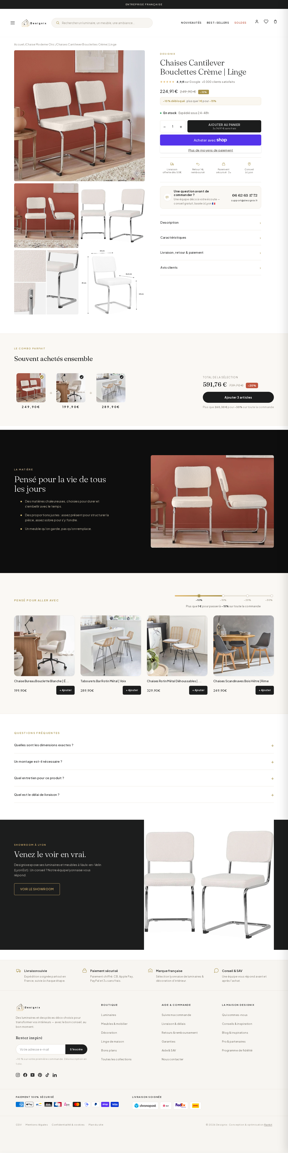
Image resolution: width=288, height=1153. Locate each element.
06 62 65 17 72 (244, 195)
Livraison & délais (174, 1023)
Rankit (268, 1124)
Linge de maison (112, 1041)
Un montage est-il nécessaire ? (38, 761)
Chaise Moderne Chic (40, 44)
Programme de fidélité (237, 1050)
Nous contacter (172, 1059)
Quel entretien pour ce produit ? (39, 778)
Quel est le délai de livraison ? (36, 794)
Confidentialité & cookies (68, 1124)
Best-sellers (218, 22)
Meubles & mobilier (114, 1023)
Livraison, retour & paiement (210, 252)
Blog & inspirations (235, 1032)
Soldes (240, 22)
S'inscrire (76, 1049)
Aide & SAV (169, 1050)
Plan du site (96, 1124)
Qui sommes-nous (235, 1015)
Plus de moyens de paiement (210, 150)
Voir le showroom (37, 889)
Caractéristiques (210, 237)
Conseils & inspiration (237, 1023)
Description (210, 222)
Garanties (168, 1041)
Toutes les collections (116, 1059)
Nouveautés (191, 22)
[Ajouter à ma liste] (137, 173)
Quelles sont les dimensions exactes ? (43, 745)
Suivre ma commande (176, 1015)
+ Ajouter (65, 690)
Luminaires (108, 1015)
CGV (19, 1124)
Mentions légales (37, 1124)
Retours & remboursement (180, 1032)
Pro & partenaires (234, 1041)
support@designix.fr (244, 200)
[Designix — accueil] (34, 23)
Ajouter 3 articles (238, 397)
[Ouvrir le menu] (12, 23)
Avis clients (210, 267)
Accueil (19, 44)
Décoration (109, 1032)
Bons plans (109, 1050)
